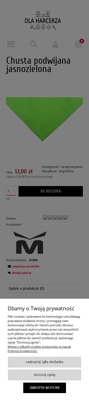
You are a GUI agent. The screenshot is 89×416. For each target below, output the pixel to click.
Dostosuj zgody (44, 375)
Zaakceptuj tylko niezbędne (44, 362)
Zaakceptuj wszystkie (44, 388)
